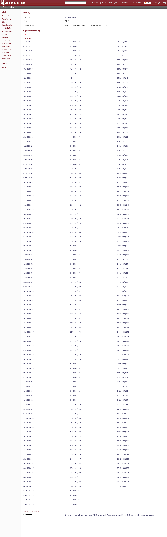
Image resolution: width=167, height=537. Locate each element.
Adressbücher (7, 16)
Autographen (6, 19)
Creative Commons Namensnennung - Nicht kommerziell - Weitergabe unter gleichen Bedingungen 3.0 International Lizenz (109, 515)
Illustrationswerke (8, 31)
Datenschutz (136, 2)
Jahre (12, 7)
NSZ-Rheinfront (70, 17)
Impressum (125, 2)
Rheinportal (6, 40)
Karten (4, 34)
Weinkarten (6, 46)
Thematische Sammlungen (6, 56)
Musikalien (6, 37)
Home (104, 2)
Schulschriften (7, 43)
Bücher (4, 22)
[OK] (87, 3)
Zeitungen (5, 52)
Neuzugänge (113, 2)
